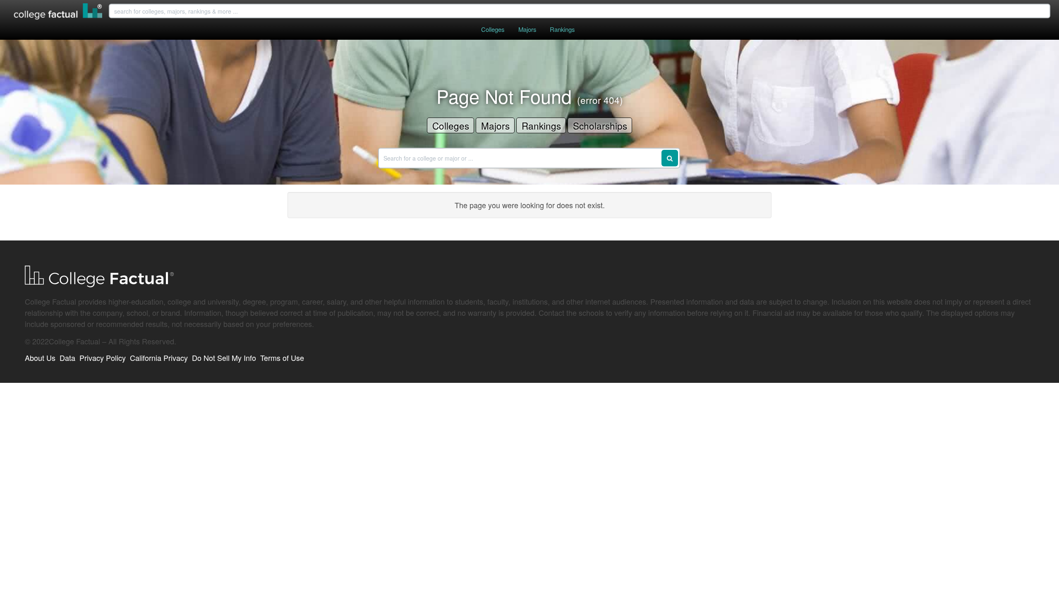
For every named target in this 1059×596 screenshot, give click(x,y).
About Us (40, 357)
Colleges (492, 29)
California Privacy (159, 357)
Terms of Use (282, 357)
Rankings (562, 29)
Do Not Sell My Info (224, 357)
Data (67, 357)
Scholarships (600, 125)
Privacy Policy (102, 357)
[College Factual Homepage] (58, 12)
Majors (527, 29)
